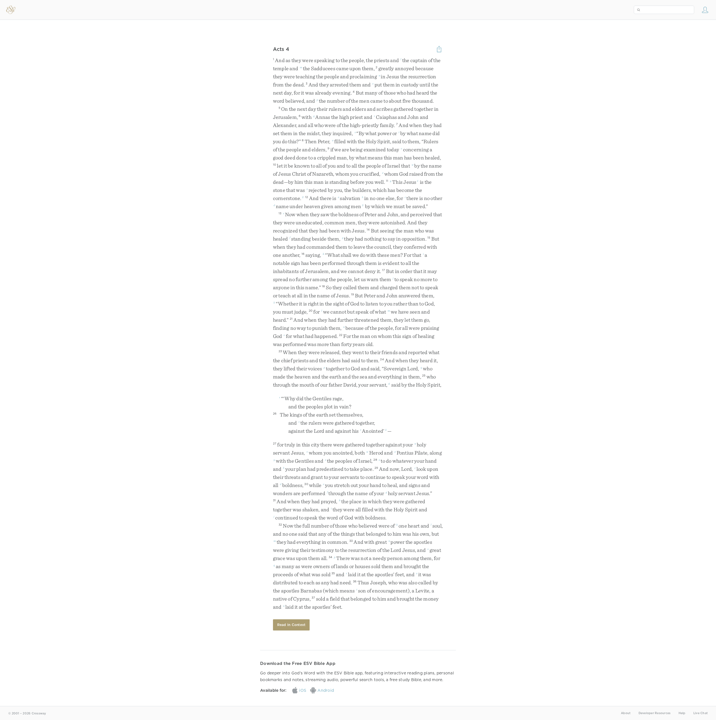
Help (682, 713)
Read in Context (291, 625)
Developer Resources (655, 713)
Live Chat (700, 713)
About (625, 713)
